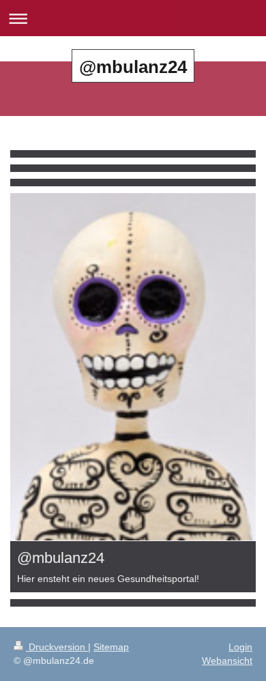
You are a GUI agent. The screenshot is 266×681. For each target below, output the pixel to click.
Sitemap (111, 646)
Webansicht (227, 660)
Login (240, 646)
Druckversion (57, 646)
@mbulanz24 (133, 67)
